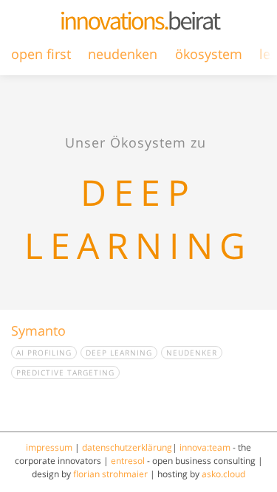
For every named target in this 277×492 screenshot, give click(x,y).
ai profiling (44, 352)
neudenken (122, 54)
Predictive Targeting (65, 372)
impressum (49, 447)
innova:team (204, 447)
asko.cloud (223, 474)
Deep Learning (119, 352)
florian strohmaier (110, 474)
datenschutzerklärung (127, 447)
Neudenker (191, 352)
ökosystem (208, 54)
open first (41, 54)
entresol (128, 460)
